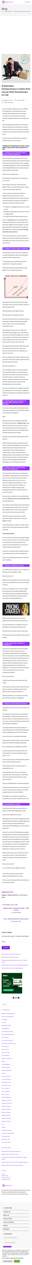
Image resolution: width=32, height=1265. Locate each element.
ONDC (3, 1061)
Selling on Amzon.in (7, 1103)
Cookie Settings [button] (7, 1261)
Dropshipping (5, 1028)
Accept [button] (17, 1261)
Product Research (6, 1079)
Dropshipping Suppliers (8, 1034)
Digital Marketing (6, 1025)
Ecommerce (5, 1037)
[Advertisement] (16, 33)
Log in (3, 1174)
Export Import (5, 1049)
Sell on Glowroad (6, 1085)
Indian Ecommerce (7, 1058)
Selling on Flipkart (6, 1106)
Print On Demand (6, 1076)
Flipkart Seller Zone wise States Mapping (12, 968)
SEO (3, 1124)
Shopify (4, 1127)
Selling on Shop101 (6, 1118)
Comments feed (6, 1177)
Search (3, 941)
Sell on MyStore (6, 1091)
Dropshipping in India (7, 1031)
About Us (6, 1215)
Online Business (8, 102)
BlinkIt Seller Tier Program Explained (11, 954)
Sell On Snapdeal (6, 1097)
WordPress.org (6, 1179)
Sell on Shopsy (5, 1094)
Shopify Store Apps (7, 1130)
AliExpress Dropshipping (8, 1013)
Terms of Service (8, 1222)
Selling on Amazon (7, 1100)
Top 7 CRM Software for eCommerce (16, 919)
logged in (13, 936)
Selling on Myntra (6, 1112)
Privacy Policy (7, 1219)
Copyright (4, 1019)
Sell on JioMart (5, 1088)
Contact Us (6, 1212)
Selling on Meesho (6, 1109)
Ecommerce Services (7, 1040)
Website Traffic (6, 1139)
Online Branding (6, 1064)
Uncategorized (6, 1136)
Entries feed (5, 1175)
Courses (4, 1022)
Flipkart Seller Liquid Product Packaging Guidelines (15, 965)
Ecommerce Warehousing (9, 1043)
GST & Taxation (6, 1055)
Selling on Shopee (6, 1121)
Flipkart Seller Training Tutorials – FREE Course (16, 909)
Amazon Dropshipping (8, 1016)
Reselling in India (6, 1082)
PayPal (3, 1073)
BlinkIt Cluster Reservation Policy (10, 957)
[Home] (2, 11)
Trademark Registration (8, 1133)
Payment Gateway (6, 1070)
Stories (5, 1225)
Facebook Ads (5, 1052)
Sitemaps (6, 1229)
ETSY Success (5, 1046)
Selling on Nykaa (6, 1115)
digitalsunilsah (8, 100)
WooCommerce (6, 1142)
